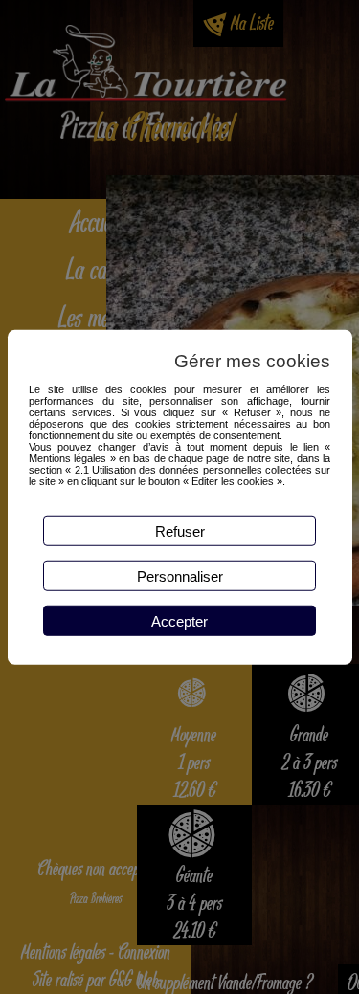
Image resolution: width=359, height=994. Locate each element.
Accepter (179, 620)
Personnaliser (180, 575)
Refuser (180, 530)
